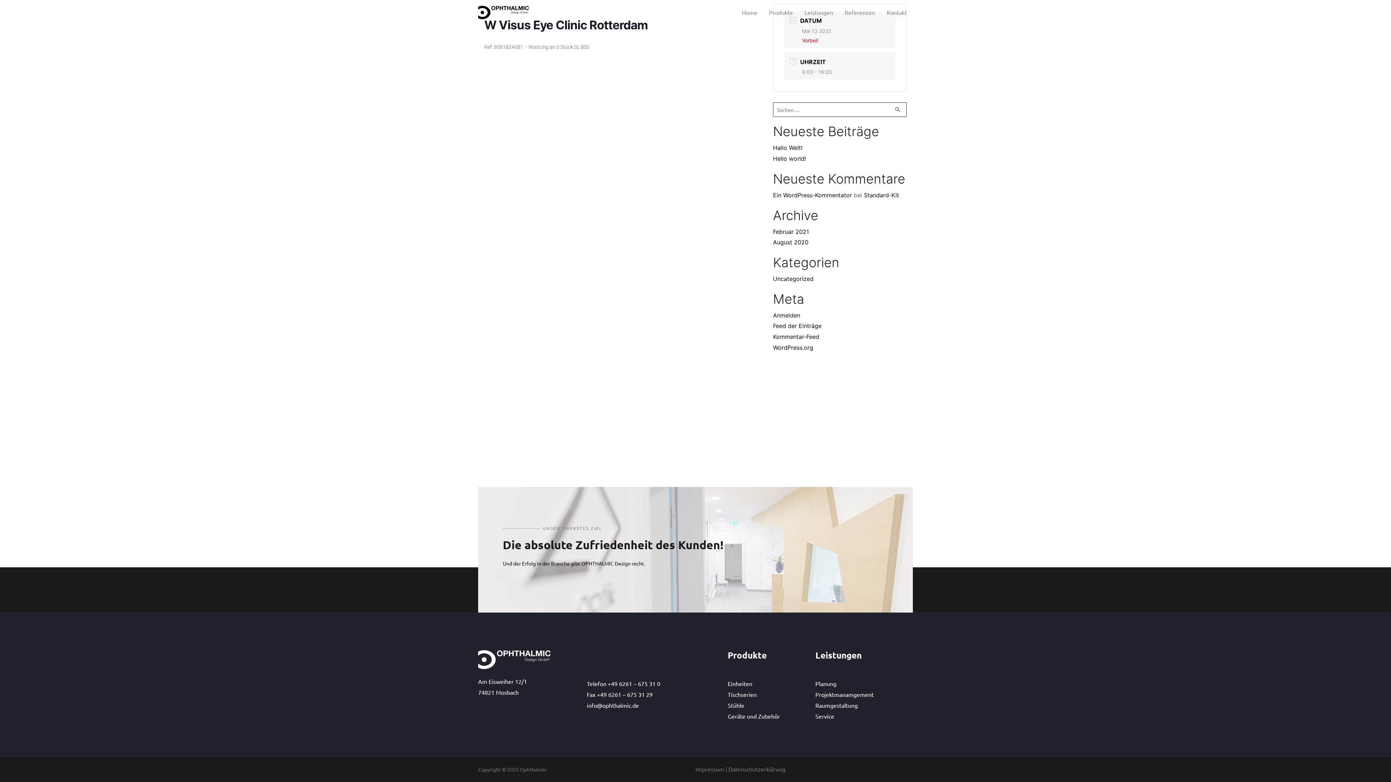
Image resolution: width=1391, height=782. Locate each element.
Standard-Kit (881, 195)
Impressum (710, 769)
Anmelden (786, 315)
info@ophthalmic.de (613, 705)
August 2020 (791, 242)
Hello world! (789, 158)
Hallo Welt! (787, 147)
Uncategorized (793, 278)
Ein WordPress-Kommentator (812, 195)
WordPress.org (793, 347)
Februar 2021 (791, 231)
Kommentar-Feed (796, 336)
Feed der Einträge (797, 325)
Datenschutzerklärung (756, 769)
